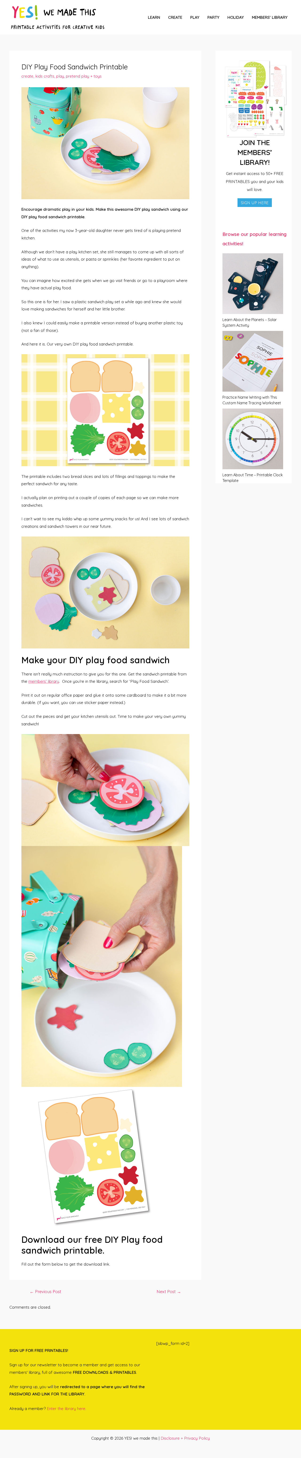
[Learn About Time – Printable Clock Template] (252, 439)
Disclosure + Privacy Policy (185, 1438)
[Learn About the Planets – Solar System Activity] (252, 283)
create (27, 76)
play (60, 76)
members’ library (43, 681)
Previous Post (45, 1292)
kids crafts (44, 76)
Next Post (169, 1292)
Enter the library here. (66, 1408)
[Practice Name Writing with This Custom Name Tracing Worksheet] (252, 361)
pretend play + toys (84, 76)
